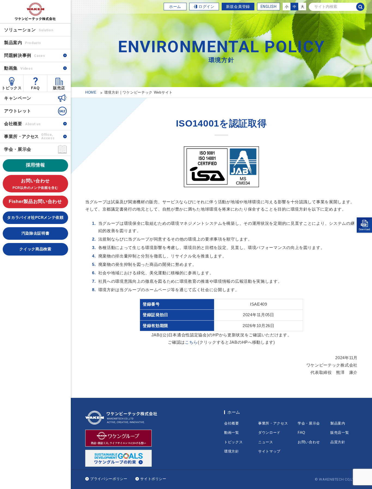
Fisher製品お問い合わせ (35, 201)
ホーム (175, 6)
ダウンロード (269, 432)
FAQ (35, 88)
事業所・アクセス (273, 423)
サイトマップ (269, 451)
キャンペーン (17, 98)
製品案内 (337, 423)
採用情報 (35, 165)
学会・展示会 (17, 149)
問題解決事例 (24, 55)
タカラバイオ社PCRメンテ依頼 (35, 217)
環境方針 (231, 451)
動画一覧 (231, 432)
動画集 (18, 68)
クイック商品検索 (35, 249)
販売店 (59, 88)
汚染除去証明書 (36, 233)
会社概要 (22, 123)
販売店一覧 (339, 432)
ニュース (265, 442)
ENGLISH (269, 6)
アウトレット (17, 111)
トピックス (12, 88)
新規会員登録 (238, 6)
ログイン (207, 6)
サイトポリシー (153, 479)
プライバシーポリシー (108, 479)
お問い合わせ (35, 184)
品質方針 (337, 442)
